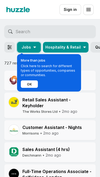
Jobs (26, 47)
